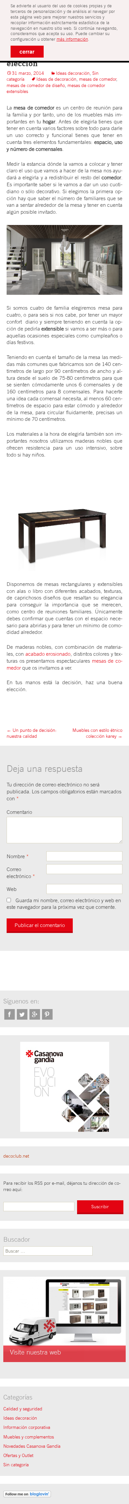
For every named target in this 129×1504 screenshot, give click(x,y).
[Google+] (34, 1014)
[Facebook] (9, 1014)
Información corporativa (26, 1427)
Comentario (19, 812)
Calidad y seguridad (22, 1408)
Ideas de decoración (56, 79)
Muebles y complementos (28, 1436)
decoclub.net (16, 1156)
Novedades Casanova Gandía (32, 1446)
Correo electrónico (21, 872)
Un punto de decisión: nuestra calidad (32, 733)
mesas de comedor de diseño (36, 85)
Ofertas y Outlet (18, 1455)
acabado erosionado (47, 654)
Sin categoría (16, 1464)
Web (12, 889)
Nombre (18, 856)
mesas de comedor (97, 79)
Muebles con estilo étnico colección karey (97, 733)
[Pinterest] (47, 1014)
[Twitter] (22, 1014)
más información (72, 39)
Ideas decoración (73, 73)
